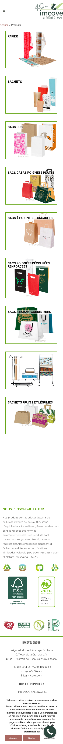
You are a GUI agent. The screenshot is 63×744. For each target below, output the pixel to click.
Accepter (13, 738)
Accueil (4, 25)
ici (38, 731)
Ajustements (49, 738)
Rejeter (31, 738)
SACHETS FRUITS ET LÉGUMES (30, 402)
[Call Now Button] (50, 732)
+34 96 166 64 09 (41, 666)
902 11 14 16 (23, 666)
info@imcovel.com (31, 675)
